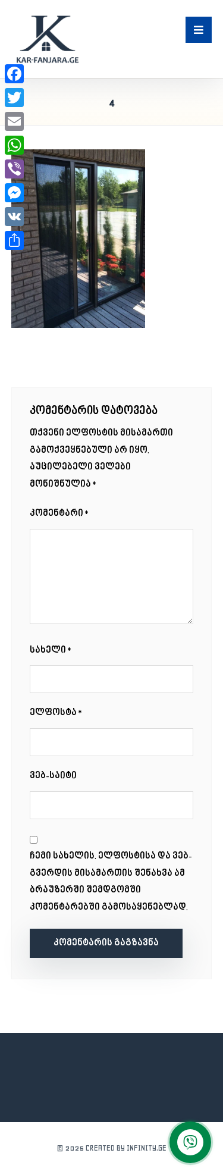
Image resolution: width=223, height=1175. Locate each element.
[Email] (14, 121)
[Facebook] (14, 74)
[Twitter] (14, 97)
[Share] (14, 240)
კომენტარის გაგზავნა (106, 943)
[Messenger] (14, 193)
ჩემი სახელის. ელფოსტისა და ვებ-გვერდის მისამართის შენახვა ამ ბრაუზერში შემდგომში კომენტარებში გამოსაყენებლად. (111, 882)
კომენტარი (60, 514)
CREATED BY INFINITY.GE (126, 1148)
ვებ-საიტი (53, 776)
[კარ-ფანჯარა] (47, 39)
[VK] (14, 216)
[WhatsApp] (14, 145)
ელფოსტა (56, 713)
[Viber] (14, 169)
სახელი (51, 651)
